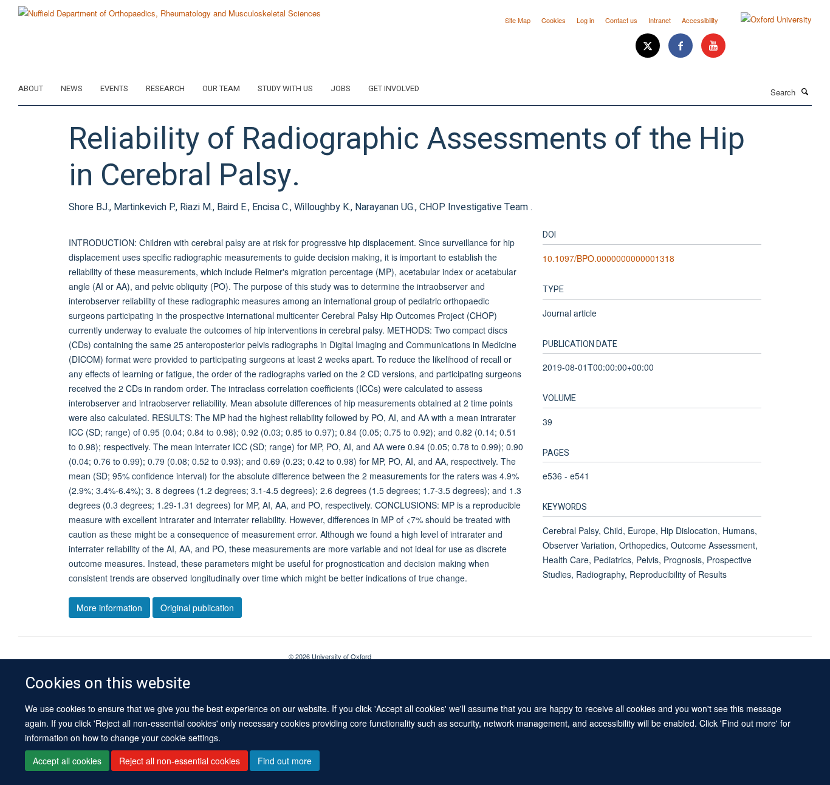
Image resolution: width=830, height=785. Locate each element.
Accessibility (700, 20)
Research (165, 88)
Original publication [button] (197, 608)
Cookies (553, 20)
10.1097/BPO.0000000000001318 (608, 258)
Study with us (285, 88)
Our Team (221, 88)
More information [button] (109, 608)
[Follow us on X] (649, 46)
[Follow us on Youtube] (713, 46)
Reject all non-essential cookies (179, 761)
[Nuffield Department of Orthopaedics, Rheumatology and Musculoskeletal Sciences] (169, 9)
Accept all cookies (67, 761)
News (72, 88)
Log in (585, 20)
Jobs (341, 88)
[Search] (805, 91)
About (30, 88)
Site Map (517, 20)
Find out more (285, 761)
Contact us (621, 20)
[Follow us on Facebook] (681, 46)
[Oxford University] (767, 19)
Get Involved (393, 88)
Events (114, 88)
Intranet (659, 20)
